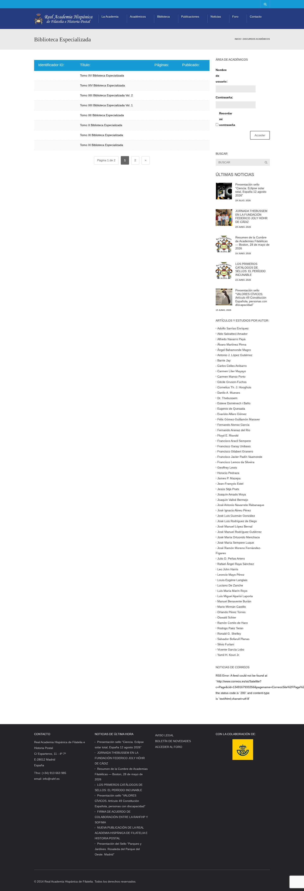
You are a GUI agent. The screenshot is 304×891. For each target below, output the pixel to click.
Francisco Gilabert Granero (235, 451)
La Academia (110, 16)
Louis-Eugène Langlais (232, 580)
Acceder (260, 135)
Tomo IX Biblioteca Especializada (101, 145)
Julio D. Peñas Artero (231, 558)
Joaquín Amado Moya (231, 494)
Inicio (238, 39)
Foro (235, 16)
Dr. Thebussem (227, 397)
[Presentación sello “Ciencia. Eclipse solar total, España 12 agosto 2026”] (224, 191)
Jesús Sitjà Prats (228, 488)
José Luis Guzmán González (236, 515)
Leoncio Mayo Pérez (230, 574)
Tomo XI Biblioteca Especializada (101, 135)
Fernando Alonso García (233, 424)
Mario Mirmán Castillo (231, 606)
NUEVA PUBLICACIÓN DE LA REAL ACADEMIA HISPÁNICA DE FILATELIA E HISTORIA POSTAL (121, 833)
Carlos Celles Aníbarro (232, 365)
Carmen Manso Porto (231, 376)
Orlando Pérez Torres (231, 612)
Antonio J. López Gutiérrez (234, 355)
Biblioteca (163, 16)
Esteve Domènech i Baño (233, 403)
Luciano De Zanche (230, 585)
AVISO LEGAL (164, 735)
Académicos (138, 16)
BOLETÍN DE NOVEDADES (173, 741)
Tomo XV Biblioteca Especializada (102, 75)
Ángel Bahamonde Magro (234, 349)
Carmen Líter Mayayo (231, 371)
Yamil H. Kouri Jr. (228, 655)
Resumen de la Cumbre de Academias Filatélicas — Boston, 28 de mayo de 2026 (252, 243)
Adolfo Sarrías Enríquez (233, 328)
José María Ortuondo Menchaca (238, 537)
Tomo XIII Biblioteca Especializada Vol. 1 (106, 105)
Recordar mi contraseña (226, 119)
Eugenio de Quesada (231, 408)
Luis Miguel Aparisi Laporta (235, 596)
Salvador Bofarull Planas (233, 638)
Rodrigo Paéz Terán (230, 628)
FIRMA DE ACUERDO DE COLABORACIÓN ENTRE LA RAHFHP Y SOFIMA (121, 817)
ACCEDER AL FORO (168, 747)
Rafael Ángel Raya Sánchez (235, 564)
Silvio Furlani (225, 644)
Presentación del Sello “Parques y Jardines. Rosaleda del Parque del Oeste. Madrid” (118, 849)
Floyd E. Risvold (227, 435)
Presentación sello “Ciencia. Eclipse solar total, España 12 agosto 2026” (250, 190)
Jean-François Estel (230, 483)
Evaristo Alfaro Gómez (232, 414)
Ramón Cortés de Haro (232, 622)
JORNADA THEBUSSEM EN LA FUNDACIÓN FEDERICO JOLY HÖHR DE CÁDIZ (251, 216)
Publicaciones (190, 16)
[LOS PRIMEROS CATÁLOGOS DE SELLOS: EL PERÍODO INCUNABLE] (224, 270)
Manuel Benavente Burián (234, 601)
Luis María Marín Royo (232, 590)
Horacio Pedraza (228, 473)
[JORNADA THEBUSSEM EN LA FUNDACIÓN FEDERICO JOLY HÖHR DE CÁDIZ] (224, 217)
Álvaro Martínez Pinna (231, 344)
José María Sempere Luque (235, 542)
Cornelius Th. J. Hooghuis (234, 387)
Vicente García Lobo (230, 649)
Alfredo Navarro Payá (231, 339)
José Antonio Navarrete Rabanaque (240, 505)
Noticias (216, 16)
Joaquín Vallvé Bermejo (232, 499)
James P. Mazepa (229, 478)
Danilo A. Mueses (228, 392)
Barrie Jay (224, 360)
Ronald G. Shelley (229, 633)
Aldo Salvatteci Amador (232, 333)
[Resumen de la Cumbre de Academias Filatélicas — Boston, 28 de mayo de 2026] (224, 244)
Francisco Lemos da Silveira (235, 462)
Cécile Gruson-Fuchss (232, 382)
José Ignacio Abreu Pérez (234, 510)
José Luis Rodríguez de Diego (237, 521)
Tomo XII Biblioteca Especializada (102, 115)
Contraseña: (223, 97)
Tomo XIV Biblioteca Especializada (102, 85)
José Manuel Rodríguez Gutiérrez (239, 531)
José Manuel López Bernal (234, 526)
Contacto (256, 16)
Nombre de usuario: (221, 75)
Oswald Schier (226, 617)
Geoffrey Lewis (227, 467)
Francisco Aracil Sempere (234, 440)
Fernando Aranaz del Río (233, 430)
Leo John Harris (227, 569)
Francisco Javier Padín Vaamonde (239, 456)
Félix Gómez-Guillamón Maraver (238, 419)
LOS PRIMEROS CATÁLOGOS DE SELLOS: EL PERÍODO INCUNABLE (250, 269)
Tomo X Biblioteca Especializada (101, 125)
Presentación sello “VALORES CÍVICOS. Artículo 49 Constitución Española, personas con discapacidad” (251, 297)
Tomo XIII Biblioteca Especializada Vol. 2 (106, 95)
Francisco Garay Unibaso (234, 446)
